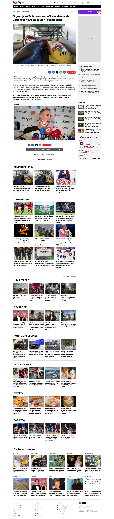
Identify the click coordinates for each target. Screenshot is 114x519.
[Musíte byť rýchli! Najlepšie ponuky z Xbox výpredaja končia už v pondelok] (68, 288)
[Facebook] (80, 503)
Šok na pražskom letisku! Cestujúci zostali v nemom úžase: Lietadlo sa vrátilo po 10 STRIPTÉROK (52, 382)
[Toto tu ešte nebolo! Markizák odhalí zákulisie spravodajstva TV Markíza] (68, 315)
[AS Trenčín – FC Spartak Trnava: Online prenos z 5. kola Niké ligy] (81, 119)
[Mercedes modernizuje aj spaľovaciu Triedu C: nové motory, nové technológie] (36, 344)
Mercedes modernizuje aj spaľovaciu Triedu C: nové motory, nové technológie (36, 353)
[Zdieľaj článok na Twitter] (57, 72)
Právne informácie (17, 506)
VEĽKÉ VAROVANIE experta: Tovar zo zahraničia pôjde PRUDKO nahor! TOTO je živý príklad (68, 383)
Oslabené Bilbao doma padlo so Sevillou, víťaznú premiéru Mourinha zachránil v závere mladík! (93, 125)
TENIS (33, 7)
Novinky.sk (20, 307)
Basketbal (20, 420)
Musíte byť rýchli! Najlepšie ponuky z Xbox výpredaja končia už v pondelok (68, 298)
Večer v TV (97, 137)
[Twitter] (85, 503)
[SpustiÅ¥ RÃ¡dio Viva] (89, 11)
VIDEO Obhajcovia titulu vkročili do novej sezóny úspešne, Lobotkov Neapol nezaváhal (93, 131)
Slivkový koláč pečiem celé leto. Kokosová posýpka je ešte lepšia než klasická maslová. (35, 411)
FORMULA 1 (49, 7)
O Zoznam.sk (16, 503)
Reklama (37, 503)
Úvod (14, 11)
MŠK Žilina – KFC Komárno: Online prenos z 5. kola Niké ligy (93, 112)
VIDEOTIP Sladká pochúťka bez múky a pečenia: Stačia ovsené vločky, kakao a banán (93, 493)
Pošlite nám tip (71, 72)
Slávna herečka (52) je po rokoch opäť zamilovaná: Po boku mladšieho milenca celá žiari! (20, 325)
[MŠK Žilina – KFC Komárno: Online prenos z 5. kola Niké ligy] (81, 113)
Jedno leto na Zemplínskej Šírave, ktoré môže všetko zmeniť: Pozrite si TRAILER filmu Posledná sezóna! (36, 326)
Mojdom (15, 453)
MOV (43, 154)
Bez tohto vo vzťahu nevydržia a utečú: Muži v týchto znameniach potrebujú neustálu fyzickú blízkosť (74, 470)
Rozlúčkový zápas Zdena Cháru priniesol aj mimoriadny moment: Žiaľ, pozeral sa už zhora (90, 81)
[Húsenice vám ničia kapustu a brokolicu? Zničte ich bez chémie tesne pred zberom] (57, 461)
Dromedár (16, 477)
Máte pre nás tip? (61, 513)
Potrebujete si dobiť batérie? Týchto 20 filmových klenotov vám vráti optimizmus (52, 298)
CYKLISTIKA (41, 7)
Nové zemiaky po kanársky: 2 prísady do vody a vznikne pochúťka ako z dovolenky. (52, 411)
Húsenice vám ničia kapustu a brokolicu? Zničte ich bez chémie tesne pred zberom (57, 470)
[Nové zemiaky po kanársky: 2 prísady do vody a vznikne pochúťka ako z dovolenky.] (52, 401)
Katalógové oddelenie (62, 510)
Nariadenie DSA (16, 516)
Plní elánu (88, 477)
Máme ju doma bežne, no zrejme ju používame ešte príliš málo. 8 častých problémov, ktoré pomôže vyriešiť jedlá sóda (20, 470)
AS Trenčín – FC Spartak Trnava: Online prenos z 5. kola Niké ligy (93, 118)
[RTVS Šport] (81, 140)
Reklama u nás (38, 506)
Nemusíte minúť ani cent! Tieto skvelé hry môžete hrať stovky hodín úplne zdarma (36, 298)
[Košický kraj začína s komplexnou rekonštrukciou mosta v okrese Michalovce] (68, 344)
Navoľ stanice (83, 158)
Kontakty (59, 503)
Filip (71, 2)
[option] (21, 476)
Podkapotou (35, 453)
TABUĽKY (72, 7)
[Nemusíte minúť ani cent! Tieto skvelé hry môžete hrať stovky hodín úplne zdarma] (36, 288)
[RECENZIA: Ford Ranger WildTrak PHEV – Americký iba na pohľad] (20, 288)
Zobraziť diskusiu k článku (48, 149)
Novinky (33, 477)
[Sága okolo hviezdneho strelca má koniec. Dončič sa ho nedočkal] (20, 428)
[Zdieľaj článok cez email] (60, 72)
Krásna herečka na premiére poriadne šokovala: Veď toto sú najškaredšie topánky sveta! (51, 326)
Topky (51, 477)
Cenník (36, 512)
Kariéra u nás (16, 512)
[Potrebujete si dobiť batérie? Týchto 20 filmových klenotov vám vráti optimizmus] (52, 288)
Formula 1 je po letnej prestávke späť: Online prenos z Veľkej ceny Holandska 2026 (93, 107)
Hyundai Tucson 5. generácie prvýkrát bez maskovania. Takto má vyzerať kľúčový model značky (19, 354)
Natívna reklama (38, 516)
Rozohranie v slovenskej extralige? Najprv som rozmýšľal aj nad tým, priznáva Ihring (52, 438)
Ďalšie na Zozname (25, 449)
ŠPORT (16, 7)
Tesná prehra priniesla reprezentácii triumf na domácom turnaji (35, 437)
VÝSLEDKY (65, 7)
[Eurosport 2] (81, 147)
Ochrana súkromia (17, 508)
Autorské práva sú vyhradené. (86, 508)
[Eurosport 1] (81, 143)
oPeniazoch (89, 453)
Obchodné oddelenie (61, 508)
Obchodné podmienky (40, 510)
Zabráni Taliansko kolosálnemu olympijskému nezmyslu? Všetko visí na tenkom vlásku (21, 189)
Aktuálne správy (24, 364)
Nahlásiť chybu (56, 145)
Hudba (69, 477)
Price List (37, 513)
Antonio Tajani (50, 154)
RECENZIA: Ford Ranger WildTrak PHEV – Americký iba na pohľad (19, 297)
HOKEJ (21, 7)
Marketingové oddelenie (62, 512)
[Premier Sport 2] (81, 155)
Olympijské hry (25, 11)
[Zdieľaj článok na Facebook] (49, 72)
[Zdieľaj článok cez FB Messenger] (53, 72)
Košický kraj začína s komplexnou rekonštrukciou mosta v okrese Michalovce (67, 354)
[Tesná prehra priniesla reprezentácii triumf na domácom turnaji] (36, 428)
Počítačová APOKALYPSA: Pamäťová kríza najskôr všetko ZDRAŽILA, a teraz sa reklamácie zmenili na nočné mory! (20, 383)
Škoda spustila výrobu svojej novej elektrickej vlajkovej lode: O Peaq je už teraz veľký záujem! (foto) (93, 470)
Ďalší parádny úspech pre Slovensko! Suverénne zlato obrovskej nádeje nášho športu (90, 70)
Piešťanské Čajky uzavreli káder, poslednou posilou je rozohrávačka (68, 437)
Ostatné (18, 11)
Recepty (18, 393)
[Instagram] (83, 503)
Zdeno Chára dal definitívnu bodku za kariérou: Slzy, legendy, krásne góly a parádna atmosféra (90, 92)
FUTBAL (28, 7)
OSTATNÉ (57, 7)
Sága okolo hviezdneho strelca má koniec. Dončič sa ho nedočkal (20, 437)
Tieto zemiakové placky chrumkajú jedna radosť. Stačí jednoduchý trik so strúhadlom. (20, 411)
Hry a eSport (21, 280)
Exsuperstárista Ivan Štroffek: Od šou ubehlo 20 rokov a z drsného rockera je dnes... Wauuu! (57, 493)
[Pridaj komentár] (64, 72)
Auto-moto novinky (25, 336)
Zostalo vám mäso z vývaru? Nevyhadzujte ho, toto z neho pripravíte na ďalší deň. (68, 411)
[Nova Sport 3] (81, 150)
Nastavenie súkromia (17, 510)
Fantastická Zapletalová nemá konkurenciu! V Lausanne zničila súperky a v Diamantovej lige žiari (89, 87)
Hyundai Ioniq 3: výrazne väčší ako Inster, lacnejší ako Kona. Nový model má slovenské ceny (52, 354)
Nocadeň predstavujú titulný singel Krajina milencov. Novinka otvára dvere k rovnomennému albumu (75, 493)
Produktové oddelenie (62, 506)
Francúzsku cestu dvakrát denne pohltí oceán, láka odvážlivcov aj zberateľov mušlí (20, 493)
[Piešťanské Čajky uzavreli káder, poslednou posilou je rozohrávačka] (68, 428)
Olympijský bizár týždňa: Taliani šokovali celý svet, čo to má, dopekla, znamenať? (44, 188)
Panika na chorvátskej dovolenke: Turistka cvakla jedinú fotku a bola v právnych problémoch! (36, 382)
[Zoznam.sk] (83, 511)
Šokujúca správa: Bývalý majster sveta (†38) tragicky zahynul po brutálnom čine (90, 76)
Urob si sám (53, 453)
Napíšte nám (16, 513)
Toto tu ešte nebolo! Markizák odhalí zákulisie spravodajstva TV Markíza (68, 324)
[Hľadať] (99, 6)
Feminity (70, 453)
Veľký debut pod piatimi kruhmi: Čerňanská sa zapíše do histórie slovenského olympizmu (65, 189)
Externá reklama (38, 508)
